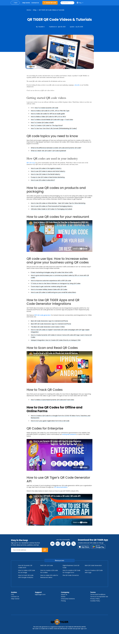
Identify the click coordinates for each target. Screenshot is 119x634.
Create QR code (51, 3)
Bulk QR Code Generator (93, 565)
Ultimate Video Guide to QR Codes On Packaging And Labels (51, 209)
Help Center (15, 599)
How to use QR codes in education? (43, 180)
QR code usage (31, 162)
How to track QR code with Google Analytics (25, 576)
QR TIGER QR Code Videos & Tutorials (51, 10)
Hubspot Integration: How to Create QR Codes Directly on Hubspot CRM (55, 340)
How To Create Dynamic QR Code (46, 108)
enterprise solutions (69, 434)
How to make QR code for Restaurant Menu (49, 576)
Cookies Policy (95, 601)
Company (65, 592)
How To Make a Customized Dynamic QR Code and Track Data (52, 400)
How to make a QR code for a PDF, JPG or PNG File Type (50, 111)
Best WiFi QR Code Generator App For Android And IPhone (51, 324)
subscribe (77, 85)
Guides (14, 592)
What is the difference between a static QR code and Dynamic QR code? (56, 148)
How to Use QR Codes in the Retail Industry (45, 174)
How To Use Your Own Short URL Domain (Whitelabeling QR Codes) (54, 128)
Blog (34, 10)
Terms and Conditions (97, 594)
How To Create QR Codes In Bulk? (42, 123)
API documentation (60, 487)
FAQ (12, 594)
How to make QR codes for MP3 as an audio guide (48, 114)
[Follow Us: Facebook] (68, 543)
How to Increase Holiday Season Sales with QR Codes (49, 289)
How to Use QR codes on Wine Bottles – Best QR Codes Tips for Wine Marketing (58, 203)
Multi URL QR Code (46, 565)
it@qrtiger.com (40, 594)
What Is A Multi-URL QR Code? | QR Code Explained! (48, 151)
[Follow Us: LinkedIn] (52, 543)
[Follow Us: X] (73, 543)
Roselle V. (42, 27)
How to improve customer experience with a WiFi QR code (51, 281)
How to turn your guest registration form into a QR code (50, 421)
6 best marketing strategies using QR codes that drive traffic (52, 272)
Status (63, 597)
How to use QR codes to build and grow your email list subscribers (53, 292)
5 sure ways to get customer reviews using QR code (48, 286)
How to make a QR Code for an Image (26, 571)
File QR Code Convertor (71, 575)
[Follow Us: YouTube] (57, 543)
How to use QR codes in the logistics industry (46, 168)
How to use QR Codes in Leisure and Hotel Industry (48, 171)
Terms (93, 592)
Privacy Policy (95, 599)
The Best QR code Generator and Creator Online (48, 327)
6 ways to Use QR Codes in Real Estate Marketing (48, 177)
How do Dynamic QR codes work (25, 566)
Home (29, 10)
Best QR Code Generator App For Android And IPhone (49, 321)
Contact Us (15, 597)
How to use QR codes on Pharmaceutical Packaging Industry (51, 206)
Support (38, 592)
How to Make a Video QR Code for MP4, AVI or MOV (48, 117)
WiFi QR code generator (42, 315)
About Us (64, 594)
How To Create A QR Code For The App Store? (47, 125)
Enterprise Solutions (68, 599)
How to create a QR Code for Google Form (71, 571)
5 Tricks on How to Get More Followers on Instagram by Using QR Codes (55, 283)
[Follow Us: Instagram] (63, 543)
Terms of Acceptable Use (99, 597)
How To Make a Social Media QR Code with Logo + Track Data (52, 120)
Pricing (63, 601)
